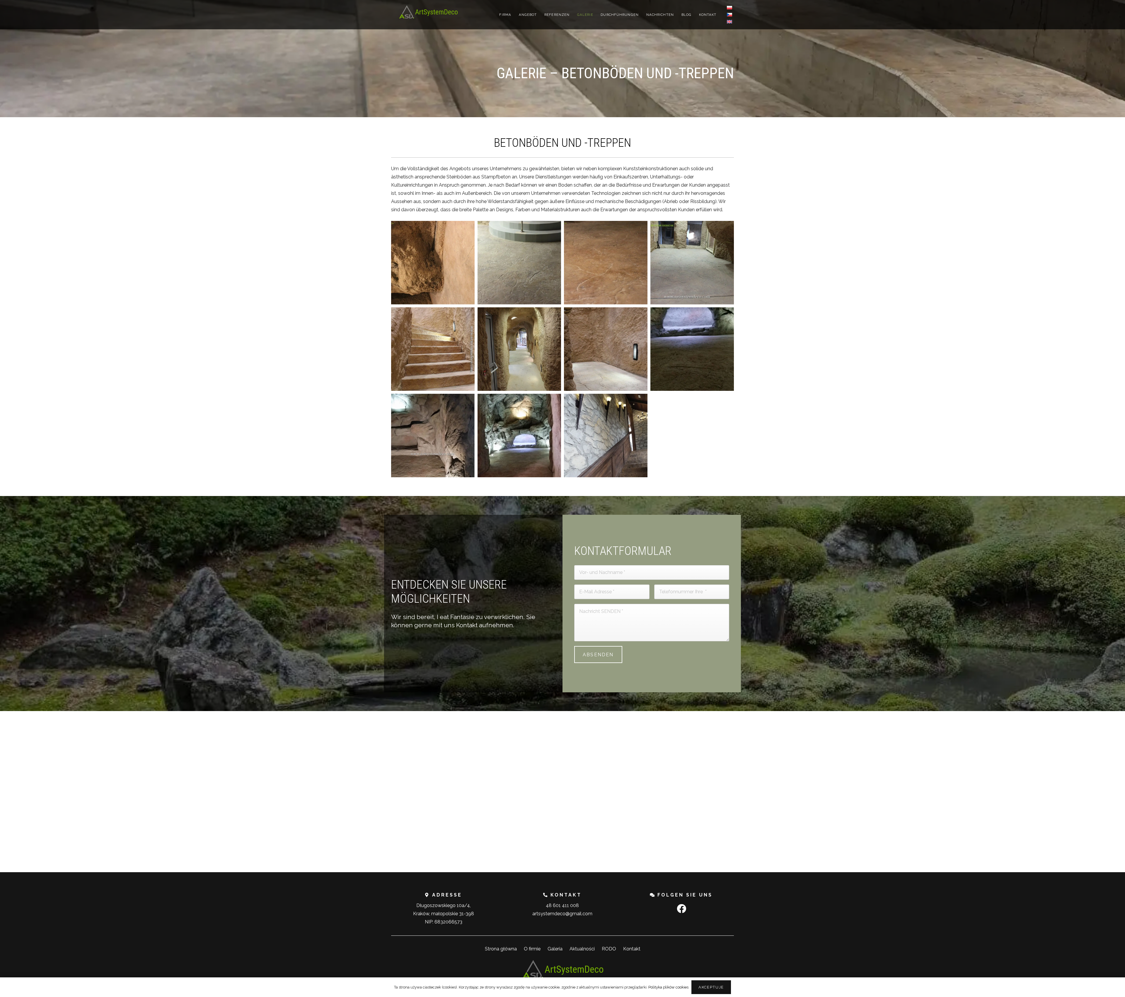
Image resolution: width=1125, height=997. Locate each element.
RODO (609, 949)
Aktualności (582, 949)
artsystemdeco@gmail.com (562, 913)
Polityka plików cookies (668, 987)
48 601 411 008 (562, 905)
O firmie (532, 949)
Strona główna (501, 949)
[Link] (428, 11)
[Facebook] (681, 908)
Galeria (555, 949)
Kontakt (631, 949)
